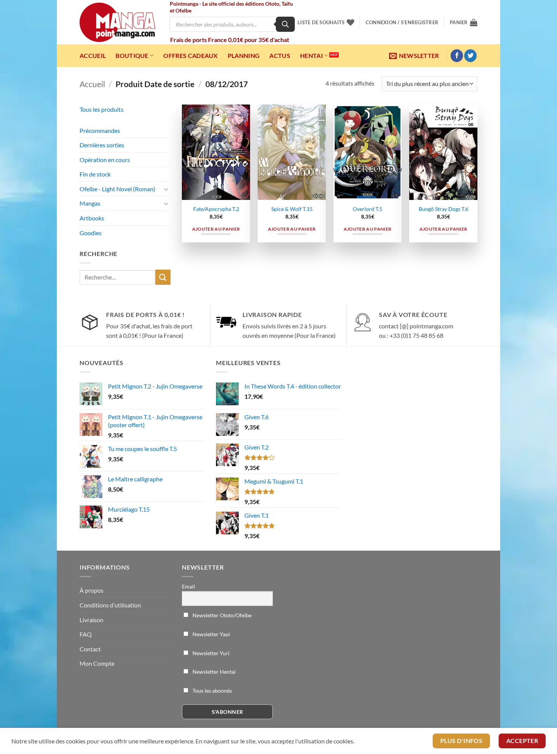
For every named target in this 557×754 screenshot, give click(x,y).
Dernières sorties (102, 144)
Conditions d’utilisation (110, 605)
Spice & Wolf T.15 (292, 209)
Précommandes (100, 130)
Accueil (93, 55)
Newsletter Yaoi (210, 634)
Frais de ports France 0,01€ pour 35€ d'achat (229, 39)
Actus (279, 55)
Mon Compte (97, 663)
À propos (91, 590)
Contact (90, 649)
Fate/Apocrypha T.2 (216, 209)
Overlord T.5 (367, 209)
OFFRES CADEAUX (190, 55)
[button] (402, 22)
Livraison (91, 619)
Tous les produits (102, 109)
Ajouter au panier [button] (216, 228)
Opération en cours (105, 159)
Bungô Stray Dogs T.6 (443, 209)
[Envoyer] (163, 277)
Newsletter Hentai (213, 671)
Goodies (91, 232)
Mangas (90, 203)
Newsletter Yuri (210, 653)
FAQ (86, 634)
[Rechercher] (285, 24)
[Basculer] (166, 189)
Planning (244, 55)
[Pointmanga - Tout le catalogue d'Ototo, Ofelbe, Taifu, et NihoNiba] (117, 22)
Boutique (132, 55)
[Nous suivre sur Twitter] (470, 55)
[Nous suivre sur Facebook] (457, 55)
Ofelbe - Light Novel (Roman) (117, 188)
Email (188, 586)
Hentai (311, 55)
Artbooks (92, 218)
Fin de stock (95, 174)
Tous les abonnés (211, 690)
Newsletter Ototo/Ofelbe (221, 615)
